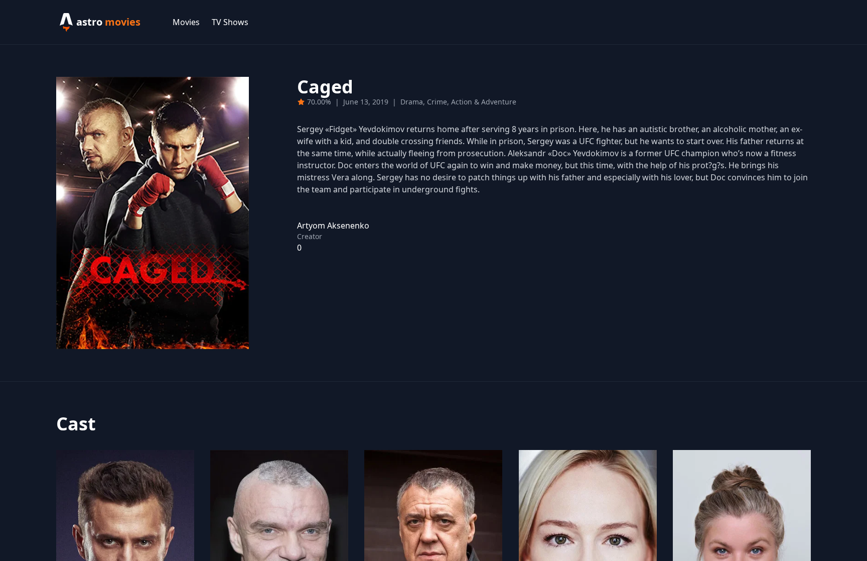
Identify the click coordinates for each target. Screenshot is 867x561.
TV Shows (230, 22)
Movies (186, 22)
